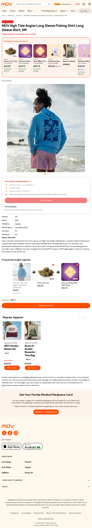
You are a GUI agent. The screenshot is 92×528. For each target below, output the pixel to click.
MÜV (16, 220)
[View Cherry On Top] (46, 272)
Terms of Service (75, 513)
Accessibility (26, 513)
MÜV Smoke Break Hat (11, 347)
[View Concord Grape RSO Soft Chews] (70, 272)
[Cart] (89, 4)
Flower (12, 11)
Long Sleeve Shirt (21, 227)
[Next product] (84, 317)
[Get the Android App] (32, 446)
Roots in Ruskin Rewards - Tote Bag (31, 350)
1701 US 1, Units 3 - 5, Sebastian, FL (22, 185)
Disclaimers (15, 513)
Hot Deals (6, 462)
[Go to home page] (46, 426)
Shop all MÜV (7, 80)
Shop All (29, 472)
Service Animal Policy (46, 519)
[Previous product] (79, 317)
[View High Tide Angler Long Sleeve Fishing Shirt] (22, 272)
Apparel (18, 15)
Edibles (21, 11)
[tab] (45, 174)
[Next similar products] (86, 41)
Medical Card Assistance (46, 412)
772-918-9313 (15, 188)
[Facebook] (10, 433)
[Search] (49, 4)
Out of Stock (46, 200)
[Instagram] (15, 433)
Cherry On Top (43, 283)
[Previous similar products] (82, 41)
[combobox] (31, 4)
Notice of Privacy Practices (56, 513)
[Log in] (84, 4)
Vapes (28, 467)
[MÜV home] (7, 4)
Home (3, 15)
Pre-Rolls (6, 467)
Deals (4, 11)
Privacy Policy (39, 513)
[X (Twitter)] (4, 433)
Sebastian (11, 15)
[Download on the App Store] (11, 446)
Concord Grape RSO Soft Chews (69, 284)
